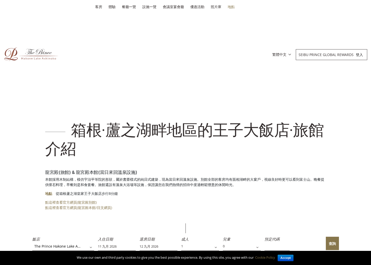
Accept (285, 258)
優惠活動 (197, 6)
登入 (359, 54)
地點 (231, 6)
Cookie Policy (265, 257)
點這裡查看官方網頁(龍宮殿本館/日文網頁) (78, 207)
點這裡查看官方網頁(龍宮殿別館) (71, 202)
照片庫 (216, 6)
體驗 (112, 6)
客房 (98, 6)
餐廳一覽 (129, 6)
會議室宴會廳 (173, 6)
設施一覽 (149, 6)
